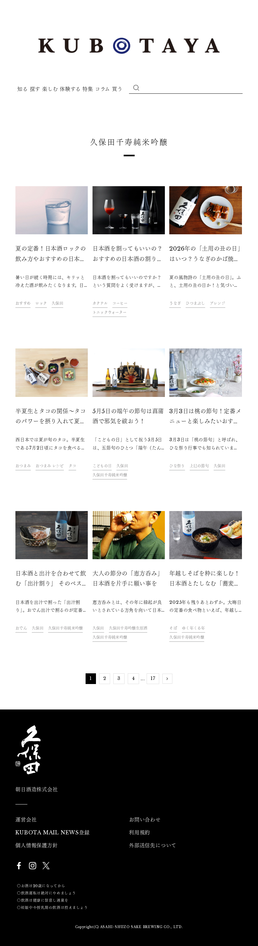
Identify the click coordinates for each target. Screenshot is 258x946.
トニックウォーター (110, 312)
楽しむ (50, 89)
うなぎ (175, 303)
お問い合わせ (145, 819)
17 (153, 678)
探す (35, 89)
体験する (70, 89)
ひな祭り (177, 466)
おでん (21, 628)
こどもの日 (102, 466)
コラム (102, 89)
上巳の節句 (199, 466)
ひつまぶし (195, 303)
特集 (87, 89)
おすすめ (23, 303)
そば (173, 628)
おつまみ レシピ (50, 466)
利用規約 (139, 832)
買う (117, 89)
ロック (41, 303)
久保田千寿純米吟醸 (110, 475)
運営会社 (25, 819)
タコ (72, 466)
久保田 (57, 303)
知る (22, 89)
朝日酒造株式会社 (36, 789)
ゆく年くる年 (193, 628)
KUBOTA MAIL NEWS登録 (52, 832)
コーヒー (119, 303)
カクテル (100, 303)
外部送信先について (153, 845)
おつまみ (23, 466)
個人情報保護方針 (36, 845)
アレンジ (217, 303)
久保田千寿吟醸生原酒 (128, 628)
